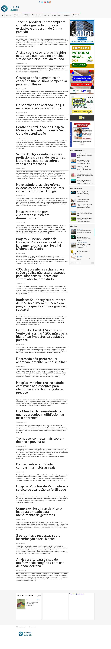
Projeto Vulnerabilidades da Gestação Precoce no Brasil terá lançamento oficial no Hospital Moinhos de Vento (39, 244)
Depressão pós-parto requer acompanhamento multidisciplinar (41, 360)
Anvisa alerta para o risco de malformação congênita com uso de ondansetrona (40, 562)
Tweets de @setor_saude (76, 594)
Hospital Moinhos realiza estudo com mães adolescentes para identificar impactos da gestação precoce (40, 387)
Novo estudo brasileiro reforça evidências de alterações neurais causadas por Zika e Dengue (40, 187)
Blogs (60, 15)
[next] (39, 596)
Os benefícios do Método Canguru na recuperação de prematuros (41, 106)
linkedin (48, 2)
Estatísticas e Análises (75, 15)
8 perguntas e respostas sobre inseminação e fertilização (38, 537)
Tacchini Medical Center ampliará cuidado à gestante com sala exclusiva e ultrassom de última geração (41, 27)
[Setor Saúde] (11, 8)
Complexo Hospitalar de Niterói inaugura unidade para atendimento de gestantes (39, 511)
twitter (42, 2)
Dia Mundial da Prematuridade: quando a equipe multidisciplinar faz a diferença (40, 414)
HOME (2, 15)
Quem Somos (32, 627)
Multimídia (67, 15)
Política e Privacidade (21, 627)
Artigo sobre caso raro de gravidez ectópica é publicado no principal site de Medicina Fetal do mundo (41, 55)
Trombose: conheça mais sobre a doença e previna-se (40, 440)
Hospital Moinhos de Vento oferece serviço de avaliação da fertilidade (42, 487)
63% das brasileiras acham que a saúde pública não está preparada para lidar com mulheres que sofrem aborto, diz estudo (40, 274)
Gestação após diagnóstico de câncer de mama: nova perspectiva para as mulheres (41, 81)
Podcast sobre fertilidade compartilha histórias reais (35, 465)
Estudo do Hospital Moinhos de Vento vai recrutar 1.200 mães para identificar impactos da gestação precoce (41, 335)
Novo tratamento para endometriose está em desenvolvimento (32, 215)
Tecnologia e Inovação (25, 15)
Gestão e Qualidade (17, 15)
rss (50, 2)
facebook (39, 2)
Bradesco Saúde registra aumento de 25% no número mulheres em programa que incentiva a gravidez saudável (41, 304)
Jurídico (46, 15)
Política (8, 15)
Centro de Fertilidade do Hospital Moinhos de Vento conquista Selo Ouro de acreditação (40, 130)
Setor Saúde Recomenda (25, 595)
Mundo (54, 15)
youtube (45, 2)
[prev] (36, 596)
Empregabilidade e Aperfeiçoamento (36, 15)
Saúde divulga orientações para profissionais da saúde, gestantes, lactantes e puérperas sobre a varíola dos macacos (41, 159)
